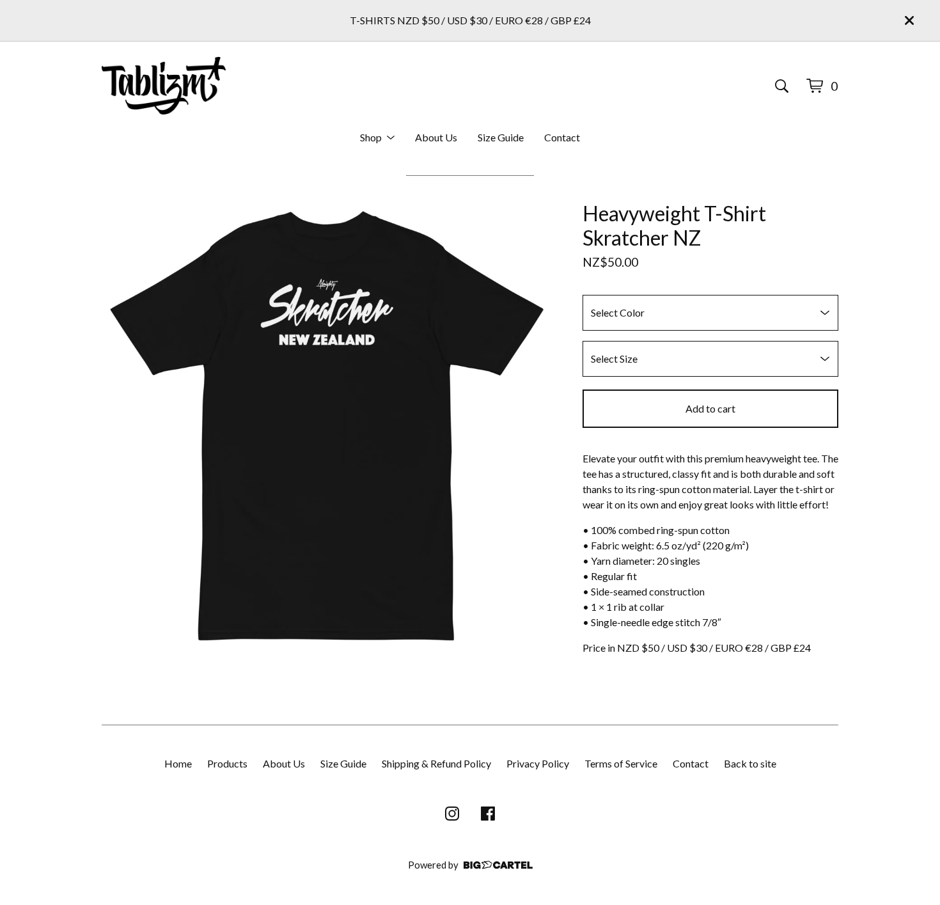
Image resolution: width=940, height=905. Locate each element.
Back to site (750, 763)
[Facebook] (487, 813)
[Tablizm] (164, 85)
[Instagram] (452, 813)
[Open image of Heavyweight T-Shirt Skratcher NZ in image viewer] (327, 426)
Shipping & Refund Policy (436, 763)
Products (227, 763)
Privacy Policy (537, 763)
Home (178, 763)
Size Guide (501, 137)
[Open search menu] (781, 85)
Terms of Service (620, 763)
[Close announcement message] (909, 20)
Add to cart (710, 408)
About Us (436, 137)
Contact (562, 137)
